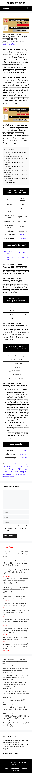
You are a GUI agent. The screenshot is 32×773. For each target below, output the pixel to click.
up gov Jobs (25, 464)
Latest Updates (9, 464)
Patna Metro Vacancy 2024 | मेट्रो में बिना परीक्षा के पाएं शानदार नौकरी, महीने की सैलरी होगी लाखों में (15, 662)
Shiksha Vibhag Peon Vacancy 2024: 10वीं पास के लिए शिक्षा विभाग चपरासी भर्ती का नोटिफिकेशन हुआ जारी (15, 474)
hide (13, 149)
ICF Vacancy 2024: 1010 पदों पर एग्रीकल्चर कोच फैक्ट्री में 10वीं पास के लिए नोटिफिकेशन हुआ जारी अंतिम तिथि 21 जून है (15, 630)
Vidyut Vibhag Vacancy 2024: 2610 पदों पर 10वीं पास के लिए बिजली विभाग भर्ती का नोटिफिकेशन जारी (15, 590)
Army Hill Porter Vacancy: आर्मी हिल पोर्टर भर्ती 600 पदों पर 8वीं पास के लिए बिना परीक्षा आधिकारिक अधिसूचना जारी (15, 581)
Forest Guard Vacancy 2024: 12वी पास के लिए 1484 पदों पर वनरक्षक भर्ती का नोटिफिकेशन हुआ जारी (15, 646)
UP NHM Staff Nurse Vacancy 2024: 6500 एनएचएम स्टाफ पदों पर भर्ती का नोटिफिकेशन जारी (16, 709)
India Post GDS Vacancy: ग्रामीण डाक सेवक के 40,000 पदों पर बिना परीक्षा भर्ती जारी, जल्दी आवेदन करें (16, 621)
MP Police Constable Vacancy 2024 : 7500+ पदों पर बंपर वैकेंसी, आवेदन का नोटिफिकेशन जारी (16, 693)
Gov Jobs (18, 464)
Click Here (23, 450)
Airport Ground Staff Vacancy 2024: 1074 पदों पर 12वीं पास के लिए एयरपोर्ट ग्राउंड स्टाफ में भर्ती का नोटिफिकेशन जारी (15, 563)
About (7, 762)
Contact (13, 762)
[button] (28, 8)
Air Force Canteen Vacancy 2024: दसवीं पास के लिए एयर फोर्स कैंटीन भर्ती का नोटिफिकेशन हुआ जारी (15, 554)
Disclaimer (16, 765)
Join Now (23, 235)
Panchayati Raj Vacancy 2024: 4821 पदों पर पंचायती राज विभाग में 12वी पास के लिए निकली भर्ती (16, 612)
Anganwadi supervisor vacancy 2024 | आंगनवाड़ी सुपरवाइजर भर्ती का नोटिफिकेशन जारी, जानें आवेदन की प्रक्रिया (16, 684)
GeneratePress (16, 770)
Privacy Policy (22, 762)
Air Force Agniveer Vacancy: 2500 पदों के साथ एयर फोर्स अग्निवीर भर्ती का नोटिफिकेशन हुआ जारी (16, 572)
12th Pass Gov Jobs (22, 252)
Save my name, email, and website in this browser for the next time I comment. (16, 528)
